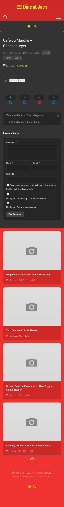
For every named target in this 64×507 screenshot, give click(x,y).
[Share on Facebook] (25, 99)
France (14, 80)
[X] (35, 26)
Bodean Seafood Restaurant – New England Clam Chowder (29, 388)
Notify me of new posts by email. (21, 207)
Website (10, 174)
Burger (46, 52)
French (8, 57)
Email (36, 163)
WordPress (30, 476)
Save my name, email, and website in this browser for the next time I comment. (31, 187)
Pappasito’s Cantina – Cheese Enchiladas (28, 274)
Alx (48, 476)
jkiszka (36, 52)
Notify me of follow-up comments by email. (26, 198)
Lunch (18, 57)
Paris (22, 80)
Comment (11, 142)
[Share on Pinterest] (39, 99)
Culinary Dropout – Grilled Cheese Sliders (28, 445)
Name (9, 163)
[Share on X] (10, 99)
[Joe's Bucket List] (29, 26)
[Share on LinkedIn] (53, 99)
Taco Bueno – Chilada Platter (21, 330)
